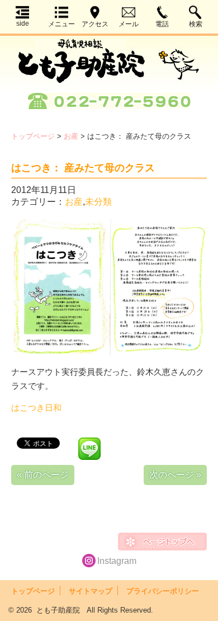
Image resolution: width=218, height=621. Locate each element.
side (22, 23)
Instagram (116, 561)
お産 (71, 136)
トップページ (33, 136)
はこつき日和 (36, 407)
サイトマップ (90, 591)
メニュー (61, 24)
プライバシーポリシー (162, 591)
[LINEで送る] (89, 442)
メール (129, 24)
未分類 (98, 201)
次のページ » (175, 474)
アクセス (95, 24)
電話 (162, 24)
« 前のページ (43, 474)
